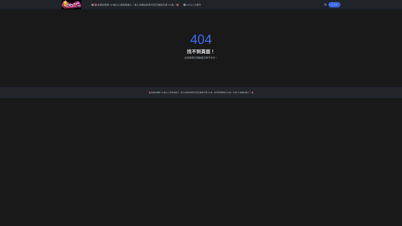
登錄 (336, 4)
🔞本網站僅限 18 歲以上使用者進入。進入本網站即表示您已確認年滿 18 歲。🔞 (136, 4)
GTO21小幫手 (193, 4)
